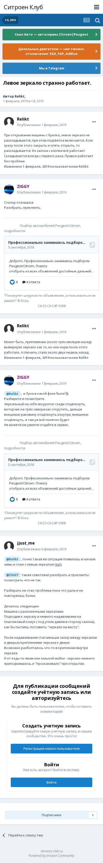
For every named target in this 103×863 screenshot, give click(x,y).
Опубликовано (41, 125)
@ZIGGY (12, 575)
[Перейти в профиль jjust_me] (9, 546)
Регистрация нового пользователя (52, 748)
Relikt (19, 96)
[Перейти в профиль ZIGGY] (9, 189)
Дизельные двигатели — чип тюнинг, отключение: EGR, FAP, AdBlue (51, 51)
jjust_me (26, 543)
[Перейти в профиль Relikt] (9, 122)
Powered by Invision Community (51, 855)
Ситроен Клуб (23, 7)
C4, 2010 (37, 101)
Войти (51, 782)
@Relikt (12, 394)
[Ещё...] (94, 122)
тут (58, 564)
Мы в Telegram (51, 68)
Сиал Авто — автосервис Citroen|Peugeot (51, 34)
